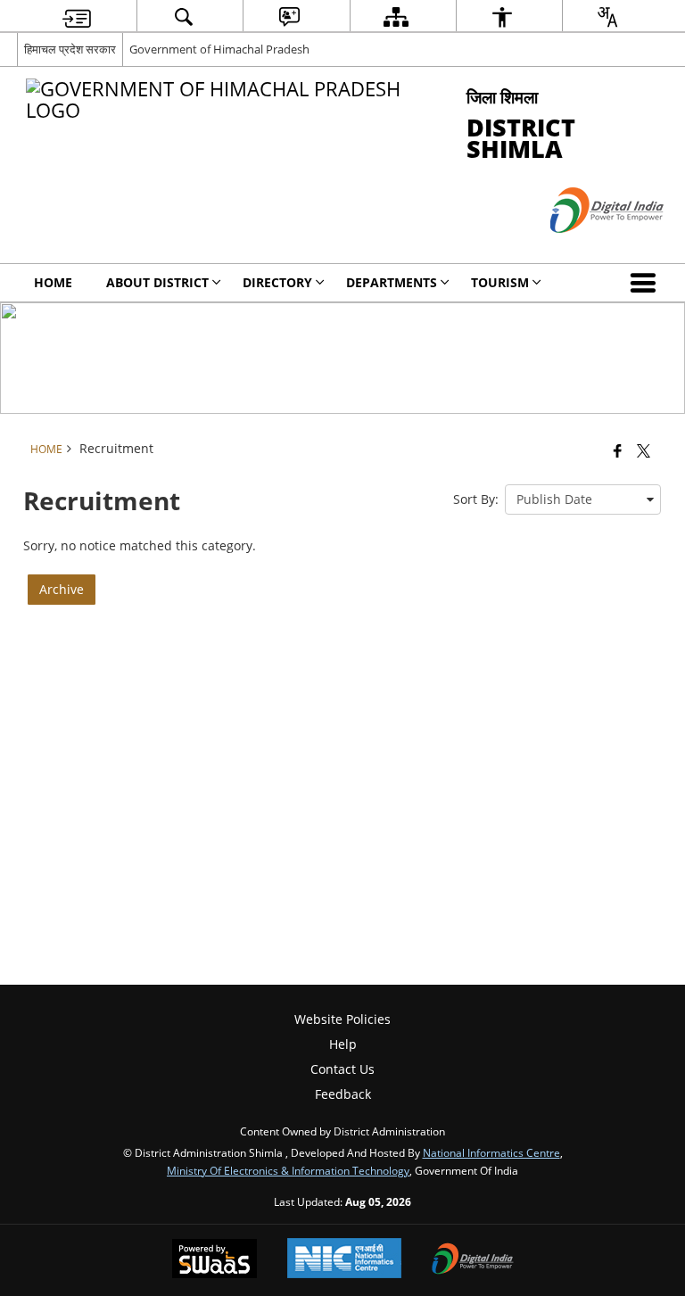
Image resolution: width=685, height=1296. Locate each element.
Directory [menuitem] (277, 282)
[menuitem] (76, 16)
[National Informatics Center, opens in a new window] (344, 1260)
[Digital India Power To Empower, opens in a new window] (472, 1260)
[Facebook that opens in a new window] (618, 449)
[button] (646, 282)
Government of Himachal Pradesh (219, 49)
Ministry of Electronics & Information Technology (288, 1170)
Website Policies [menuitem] (342, 1019)
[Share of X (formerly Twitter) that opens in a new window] (643, 449)
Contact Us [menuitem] (342, 1069)
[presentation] (583, 499)
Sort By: (476, 499)
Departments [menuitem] (391, 282)
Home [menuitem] (53, 282)
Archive (61, 589)
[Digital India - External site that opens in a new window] (584, 247)
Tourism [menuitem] (500, 282)
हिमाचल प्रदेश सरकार (70, 49)
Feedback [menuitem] (343, 1094)
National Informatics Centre (491, 1152)
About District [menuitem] (157, 282)
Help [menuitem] (343, 1044)
